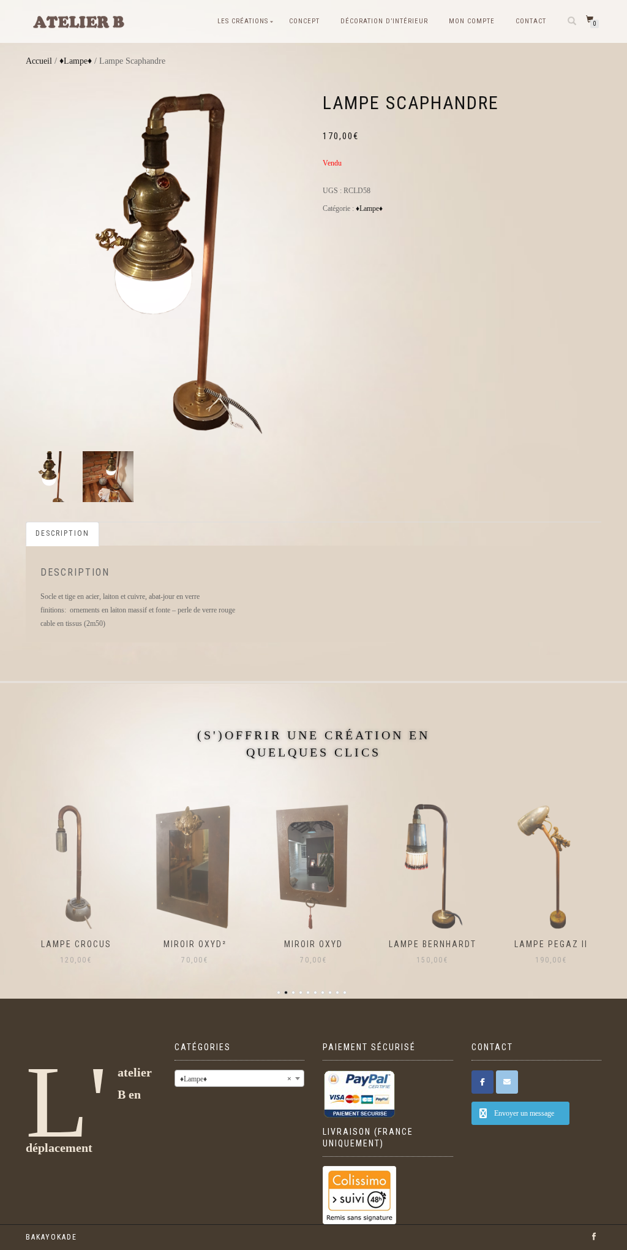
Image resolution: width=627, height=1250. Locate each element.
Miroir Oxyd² (195, 944)
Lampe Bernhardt (432, 944)
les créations (242, 21)
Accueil (39, 61)
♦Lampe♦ (75, 61)
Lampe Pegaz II (551, 944)
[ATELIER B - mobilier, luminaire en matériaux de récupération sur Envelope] (507, 1082)
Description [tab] (62, 533)
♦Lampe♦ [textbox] (236, 1079)
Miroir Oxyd (313, 944)
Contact (531, 21)
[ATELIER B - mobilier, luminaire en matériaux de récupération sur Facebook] (482, 1082)
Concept (304, 21)
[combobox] (240, 1078)
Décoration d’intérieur (384, 21)
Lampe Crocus (76, 944)
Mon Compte (472, 21)
